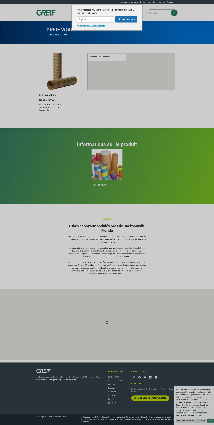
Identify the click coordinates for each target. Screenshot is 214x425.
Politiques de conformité (115, 419)
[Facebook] (139, 377)
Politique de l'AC (105, 417)
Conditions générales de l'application (93, 419)
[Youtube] (144, 377)
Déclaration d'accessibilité (165, 419)
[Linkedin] (150, 377)
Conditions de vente (118, 417)
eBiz (138, 419)
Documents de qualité (148, 419)
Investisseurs (133, 2)
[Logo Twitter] (133, 377)
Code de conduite (130, 419)
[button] (107, 322)
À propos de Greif (115, 380)
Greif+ (155, 2)
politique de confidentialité (90, 417)
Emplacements (145, 2)
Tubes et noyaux (99, 184)
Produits (111, 384)
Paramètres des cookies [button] (185, 421)
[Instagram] (156, 377)
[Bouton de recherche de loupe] (174, 12)
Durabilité (112, 392)
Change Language (126, 19)
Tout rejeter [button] (201, 421)
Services (111, 388)
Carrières (124, 2)
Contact (162, 2)
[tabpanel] (107, 168)
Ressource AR (85, 422)
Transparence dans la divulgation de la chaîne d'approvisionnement (148, 417)
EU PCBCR (112, 403)
